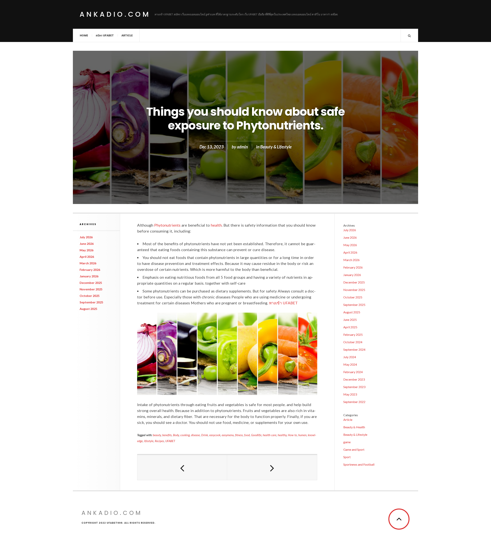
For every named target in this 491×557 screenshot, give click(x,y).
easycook (214, 435)
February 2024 (353, 372)
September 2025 (91, 302)
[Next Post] (272, 467)
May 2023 (350, 394)
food (247, 435)
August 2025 (88, 308)
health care (269, 435)
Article (127, 35)
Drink (204, 435)
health (216, 225)
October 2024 (352, 342)
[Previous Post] (182, 467)
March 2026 (88, 263)
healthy (282, 435)
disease (195, 435)
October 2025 (90, 295)
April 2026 (87, 256)
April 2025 (350, 327)
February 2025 (353, 334)
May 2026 (86, 250)
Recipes (159, 441)
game (347, 442)
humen (302, 435)
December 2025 (91, 282)
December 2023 (354, 379)
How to (292, 435)
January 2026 (89, 276)
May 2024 (350, 364)
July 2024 (349, 357)
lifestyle (148, 441)
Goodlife (256, 435)
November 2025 (91, 289)
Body (176, 435)
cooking (185, 435)
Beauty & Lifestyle (276, 146)
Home (84, 35)
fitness (239, 435)
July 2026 (86, 237)
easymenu (228, 435)
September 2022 (354, 402)
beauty (157, 435)
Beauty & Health (354, 427)
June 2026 (87, 243)
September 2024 (354, 349)
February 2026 (90, 269)
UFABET (170, 441)
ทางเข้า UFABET (283, 303)
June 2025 (350, 319)
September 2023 (354, 387)
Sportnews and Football (358, 464)
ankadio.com (115, 14)
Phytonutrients (167, 225)
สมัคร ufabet (105, 35)
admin (242, 146)
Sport (347, 457)
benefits (167, 435)
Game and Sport (353, 449)
